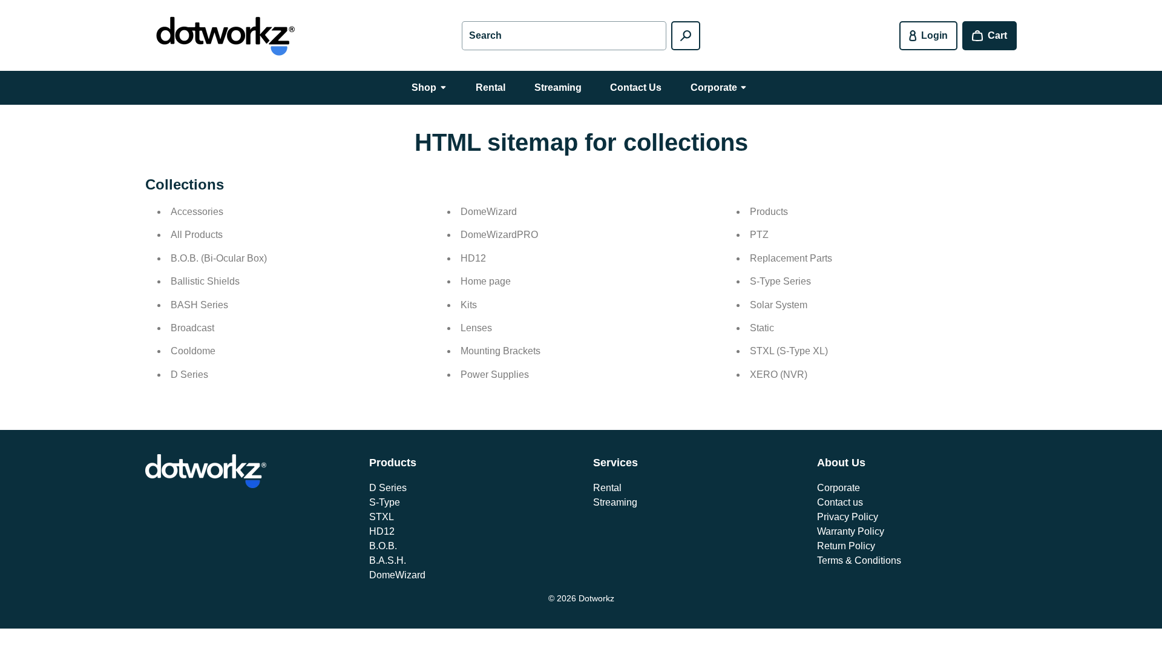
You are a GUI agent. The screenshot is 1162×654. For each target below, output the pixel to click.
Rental (607, 488)
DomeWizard (489, 211)
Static (762, 328)
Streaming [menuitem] (558, 87)
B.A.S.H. (387, 560)
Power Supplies (495, 374)
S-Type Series (780, 281)
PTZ (759, 235)
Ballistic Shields (205, 281)
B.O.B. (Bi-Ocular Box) (219, 258)
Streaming (615, 502)
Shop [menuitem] (424, 87)
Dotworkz (596, 598)
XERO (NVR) (778, 374)
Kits (469, 305)
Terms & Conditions (859, 560)
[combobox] (564, 35)
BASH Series (199, 305)
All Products (197, 235)
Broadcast (192, 328)
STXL (381, 517)
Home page (486, 281)
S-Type (384, 502)
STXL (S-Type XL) (789, 351)
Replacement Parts (791, 258)
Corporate (838, 488)
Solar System (778, 305)
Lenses (476, 328)
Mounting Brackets (500, 351)
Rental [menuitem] (490, 87)
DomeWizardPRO (499, 235)
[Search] (685, 35)
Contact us (840, 502)
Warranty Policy (850, 531)
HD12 (473, 258)
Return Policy (846, 546)
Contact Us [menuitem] (635, 87)
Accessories (197, 211)
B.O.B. (383, 546)
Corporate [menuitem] (714, 87)
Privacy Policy (847, 517)
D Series (189, 374)
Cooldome (193, 351)
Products (769, 211)
